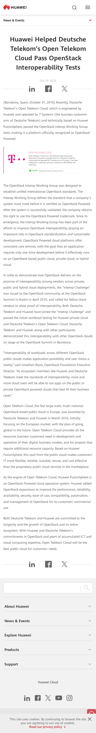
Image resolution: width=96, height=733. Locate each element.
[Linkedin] (32, 90)
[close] (89, 719)
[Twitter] (64, 90)
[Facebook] (48, 90)
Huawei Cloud (48, 682)
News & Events (13, 20)
